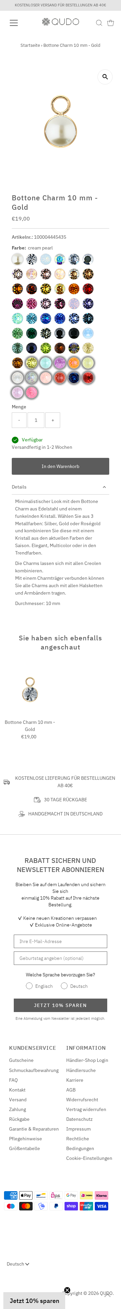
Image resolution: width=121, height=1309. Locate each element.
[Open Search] (99, 23)
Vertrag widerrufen (86, 1109)
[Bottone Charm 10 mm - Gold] (30, 689)
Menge (19, 407)
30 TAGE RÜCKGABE (65, 800)
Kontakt (17, 1090)
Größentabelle (24, 1148)
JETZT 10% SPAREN (60, 1005)
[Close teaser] (67, 1290)
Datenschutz (79, 1119)
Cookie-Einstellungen (89, 1158)
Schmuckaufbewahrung (33, 1070)
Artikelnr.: (22, 237)
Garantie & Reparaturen (34, 1129)
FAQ (13, 1080)
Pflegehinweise (25, 1139)
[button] (34, 1300)
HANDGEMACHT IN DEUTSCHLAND (65, 814)
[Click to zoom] (105, 77)
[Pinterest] (24, 1291)
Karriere (74, 1080)
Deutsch (16, 1264)
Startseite (30, 45)
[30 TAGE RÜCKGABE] (37, 800)
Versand (18, 1100)
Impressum (78, 1129)
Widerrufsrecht (82, 1100)
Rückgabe (19, 1119)
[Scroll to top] (107, 1295)
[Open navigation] (18, 22)
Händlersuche (81, 1070)
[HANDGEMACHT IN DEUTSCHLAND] (21, 814)
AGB (71, 1090)
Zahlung (17, 1109)
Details (19, 487)
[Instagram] (16, 1291)
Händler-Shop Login (87, 1060)
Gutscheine (21, 1060)
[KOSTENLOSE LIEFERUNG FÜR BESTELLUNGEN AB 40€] (7, 782)
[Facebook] (8, 1291)
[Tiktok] (32, 1291)
